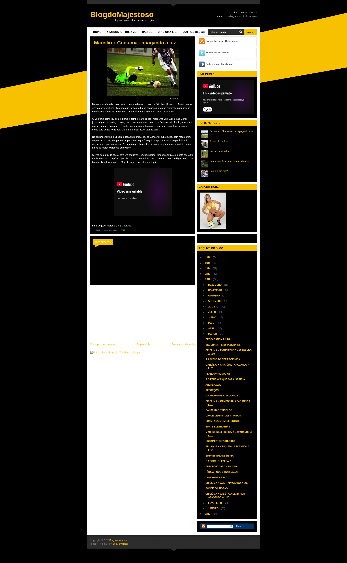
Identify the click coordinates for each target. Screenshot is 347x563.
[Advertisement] (143, 312)
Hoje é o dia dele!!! (219, 171)
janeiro (213, 508)
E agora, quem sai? (218, 461)
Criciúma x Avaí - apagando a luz (226, 483)
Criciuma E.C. (167, 31)
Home (97, 31)
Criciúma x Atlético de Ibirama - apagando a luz (226, 495)
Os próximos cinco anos (221, 395)
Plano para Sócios (218, 373)
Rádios (147, 31)
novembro (215, 290)
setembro (215, 301)
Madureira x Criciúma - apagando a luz (228, 434)
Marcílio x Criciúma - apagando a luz (227, 366)
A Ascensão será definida (222, 359)
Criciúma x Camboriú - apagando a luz (227, 403)
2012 (208, 279)
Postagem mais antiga (183, 344)
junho (212, 317)
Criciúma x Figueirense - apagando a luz (228, 352)
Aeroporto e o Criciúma (221, 466)
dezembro (215, 284)
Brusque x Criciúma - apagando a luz (227, 448)
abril (212, 328)
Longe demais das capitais (223, 415)
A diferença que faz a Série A (225, 379)
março (213, 334)
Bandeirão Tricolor (218, 410)
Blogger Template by (109, 543)
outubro (214, 295)
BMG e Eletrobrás (217, 426)
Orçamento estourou (220, 441)
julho (212, 312)
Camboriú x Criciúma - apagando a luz (230, 161)
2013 (208, 273)
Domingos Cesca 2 (217, 477)
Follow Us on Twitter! (217, 52)
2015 (208, 263)
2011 (208, 513)
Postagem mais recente (102, 344)
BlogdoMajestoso (122, 14)
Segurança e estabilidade (223, 344)
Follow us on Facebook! (219, 64)
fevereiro (215, 503)
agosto (213, 306)
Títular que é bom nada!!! (222, 472)
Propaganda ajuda (217, 339)
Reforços (212, 390)
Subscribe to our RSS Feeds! (222, 41)
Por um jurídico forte (220, 151)
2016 (208, 257)
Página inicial (144, 344)
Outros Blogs (194, 31)
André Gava (213, 384)
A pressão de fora (219, 141)
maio (211, 323)
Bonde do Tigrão (216, 488)
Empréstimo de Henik (219, 455)
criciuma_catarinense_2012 (113, 230)
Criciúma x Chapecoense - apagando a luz (232, 131)
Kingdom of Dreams (121, 31)
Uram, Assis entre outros (222, 421)
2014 (208, 268)
